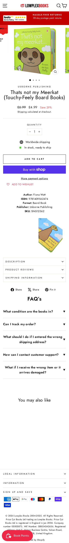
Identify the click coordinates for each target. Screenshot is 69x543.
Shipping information (24, 277)
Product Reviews (20, 269)
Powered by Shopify (34, 540)
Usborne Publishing (34, 86)
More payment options (34, 178)
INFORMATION (13, 483)
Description (16, 261)
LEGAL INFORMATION (19, 473)
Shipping (22, 111)
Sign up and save (18, 492)
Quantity (34, 124)
